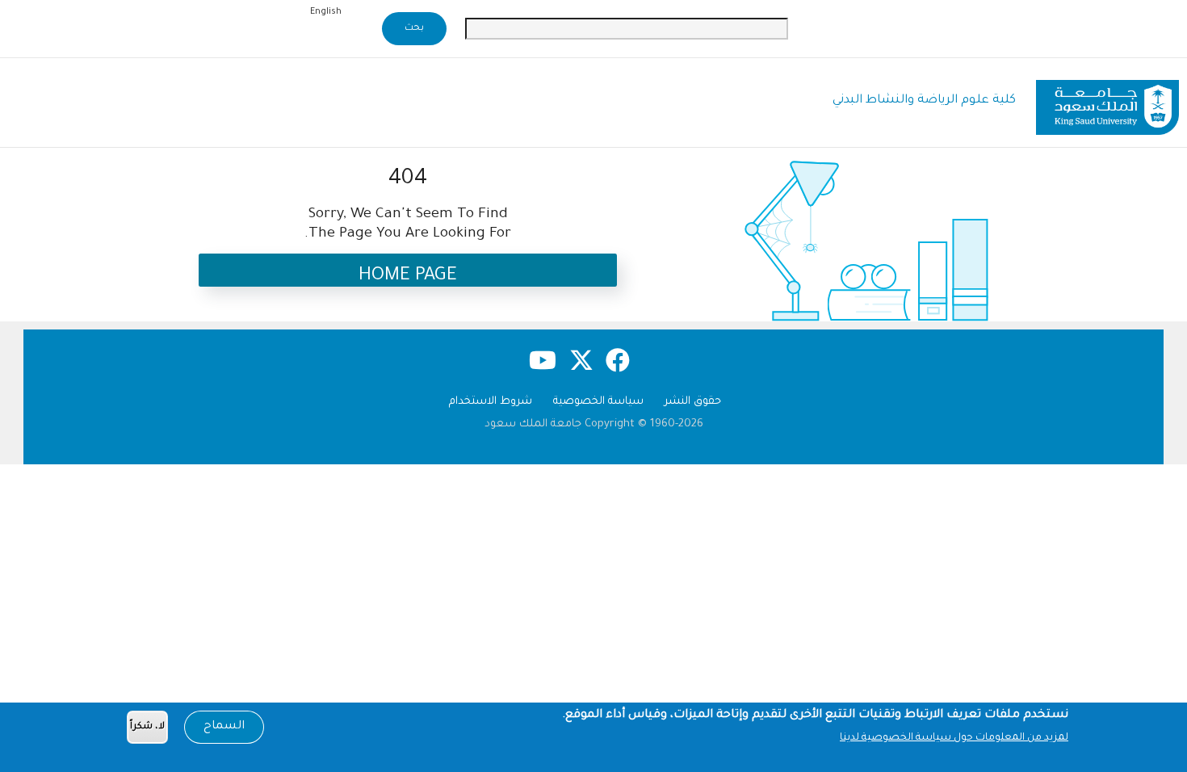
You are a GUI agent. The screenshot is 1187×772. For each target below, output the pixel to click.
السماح (224, 726)
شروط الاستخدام (490, 402)
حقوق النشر (693, 402)
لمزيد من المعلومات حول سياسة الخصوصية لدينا (954, 738)
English (326, 12)
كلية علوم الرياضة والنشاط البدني (924, 100)
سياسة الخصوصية (598, 402)
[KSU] (1107, 101)
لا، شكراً (147, 727)
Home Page (408, 276)
